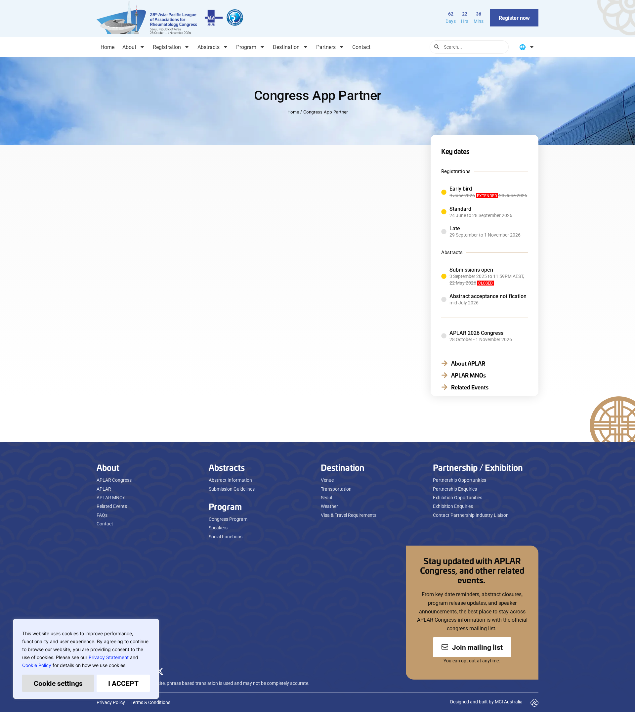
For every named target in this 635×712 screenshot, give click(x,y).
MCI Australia (509, 701)
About (129, 46)
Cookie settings (58, 683)
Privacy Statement (109, 657)
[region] (86, 659)
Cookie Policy (36, 665)
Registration (167, 46)
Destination (286, 46)
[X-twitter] (159, 671)
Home (107, 46)
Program (246, 46)
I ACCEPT (123, 683)
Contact (361, 46)
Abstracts (208, 46)
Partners (326, 46)
